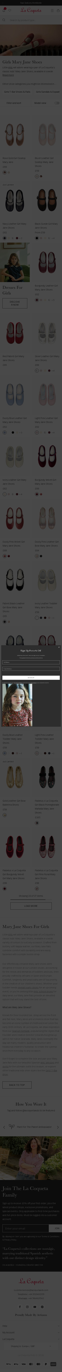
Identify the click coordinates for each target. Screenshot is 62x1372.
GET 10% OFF (31, 677)
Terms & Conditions (18, 682)
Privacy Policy (33, 682)
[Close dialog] (59, 647)
